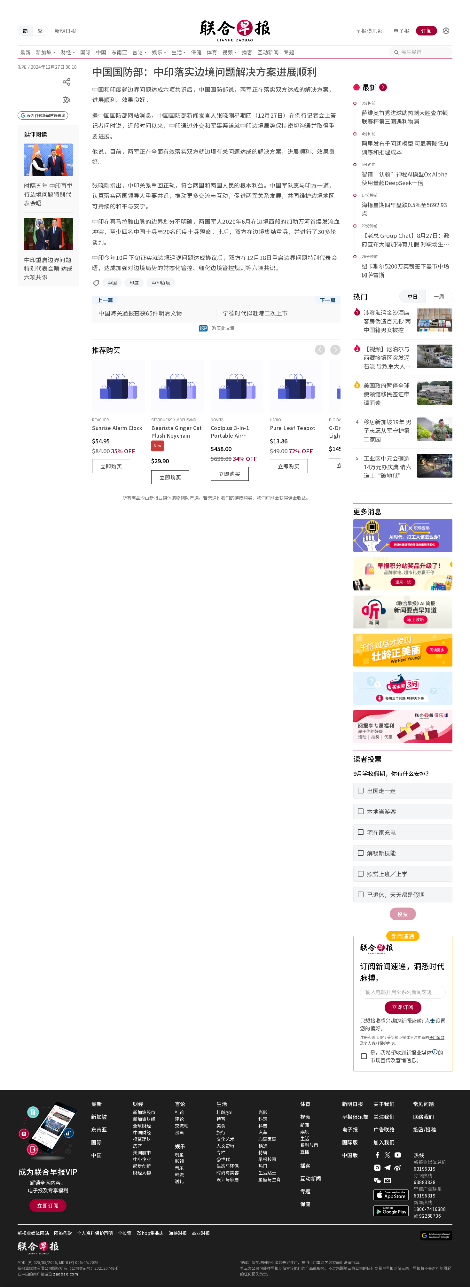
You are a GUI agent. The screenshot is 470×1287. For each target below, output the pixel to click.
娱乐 (157, 52)
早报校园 (267, 1159)
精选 (262, 1146)
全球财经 (142, 1125)
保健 (196, 52)
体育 (212, 52)
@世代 (223, 1159)
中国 (101, 52)
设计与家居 (227, 1179)
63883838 (424, 1182)
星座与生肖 (269, 1179)
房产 (137, 1146)
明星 (179, 1154)
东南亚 (120, 52)
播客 (247, 52)
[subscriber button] (446, 30)
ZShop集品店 (150, 1233)
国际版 (350, 1142)
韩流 (179, 1174)
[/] (234, 31)
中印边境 (161, 282)
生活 (176, 52)
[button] (446, 30)
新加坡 (44, 52)
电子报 (401, 31)
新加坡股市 (144, 1112)
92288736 (430, 1216)
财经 (66, 52)
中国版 (350, 1155)
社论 (179, 1112)
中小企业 (142, 1159)
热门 (262, 1166)
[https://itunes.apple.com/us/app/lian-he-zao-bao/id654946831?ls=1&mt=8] (391, 1195)
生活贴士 (267, 1172)
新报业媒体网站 (33, 1233)
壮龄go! (224, 1112)
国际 (85, 52)
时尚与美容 (227, 1172)
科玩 (262, 1119)
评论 (179, 1119)
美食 (220, 1125)
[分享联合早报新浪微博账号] (398, 1168)
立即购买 (111, 466)
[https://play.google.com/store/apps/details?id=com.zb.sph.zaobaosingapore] (391, 1210)
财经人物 (142, 1172)
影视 (179, 1161)
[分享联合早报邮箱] (387, 1180)
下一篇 (328, 300)
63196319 (424, 1169)
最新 (25, 52)
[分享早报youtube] (398, 1155)
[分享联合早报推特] (387, 1155)
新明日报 (65, 31)
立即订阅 (48, 1205)
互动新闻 (267, 52)
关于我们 (384, 1104)
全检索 (124, 1233)
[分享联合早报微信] (377, 1180)
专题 (289, 52)
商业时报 (201, 1233)
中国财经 (142, 1132)
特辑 (262, 1152)
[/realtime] (383, 87)
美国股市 (142, 1152)
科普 (262, 1125)
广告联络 (384, 1129)
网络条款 (63, 1233)
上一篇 (105, 300)
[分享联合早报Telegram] (387, 1168)
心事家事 (267, 1139)
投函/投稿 (424, 1129)
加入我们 (384, 1142)
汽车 (262, 1132)
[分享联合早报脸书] (377, 1155)
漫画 (179, 1132)
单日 (412, 296)
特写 (220, 1119)
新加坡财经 (144, 1119)
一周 (439, 296)
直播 (304, 1152)
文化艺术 (225, 1139)
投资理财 (142, 1139)
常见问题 (423, 1104)
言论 (137, 52)
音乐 (179, 1168)
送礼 (179, 1181)
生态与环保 (227, 1166)
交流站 (181, 1125)
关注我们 (384, 1116)
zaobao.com (65, 1273)
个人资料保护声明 (95, 1233)
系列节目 (309, 1145)
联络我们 (423, 1116)
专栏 (220, 1152)
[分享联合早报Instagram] (377, 1168)
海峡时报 (178, 1233)
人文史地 (225, 1146)
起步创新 (142, 1166)
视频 (227, 52)
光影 (262, 1112)
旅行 (220, 1132)
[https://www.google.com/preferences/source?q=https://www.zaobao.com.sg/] (436, 1235)
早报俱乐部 (369, 31)
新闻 (304, 1125)
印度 (134, 282)
